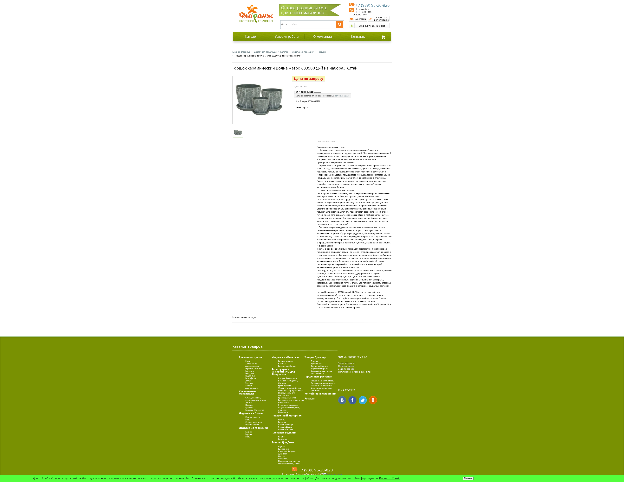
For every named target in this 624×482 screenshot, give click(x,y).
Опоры (281, 456)
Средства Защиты (286, 451)
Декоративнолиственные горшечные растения (323, 384)
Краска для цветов (287, 397)
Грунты (281, 446)
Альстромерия (252, 366)
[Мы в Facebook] (352, 400)
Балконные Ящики (287, 366)
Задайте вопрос (346, 368)
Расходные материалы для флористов (291, 401)
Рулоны (249, 407)
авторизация (342, 95)
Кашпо (248, 432)
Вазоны (282, 363)
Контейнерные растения (320, 393)
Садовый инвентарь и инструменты (321, 372)
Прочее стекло (252, 424)
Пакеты (249, 405)
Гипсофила (250, 378)
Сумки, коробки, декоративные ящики (255, 398)
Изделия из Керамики (253, 427)
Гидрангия (250, 375)
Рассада (282, 422)
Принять (468, 478)
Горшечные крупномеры (322, 380)
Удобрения (283, 449)
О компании (322, 36)
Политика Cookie (389, 478)
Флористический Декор (289, 388)
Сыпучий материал (287, 378)
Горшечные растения (318, 376)
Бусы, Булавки (285, 385)
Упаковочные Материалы (247, 392)
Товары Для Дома (283, 442)
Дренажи (282, 453)
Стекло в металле (253, 422)
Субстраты (283, 458)
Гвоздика (249, 373)
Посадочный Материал (287, 415)
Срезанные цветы (250, 357)
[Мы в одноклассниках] (373, 400)
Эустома (249, 383)
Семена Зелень (285, 429)
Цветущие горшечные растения (321, 389)
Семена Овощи (285, 424)
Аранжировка (252, 388)
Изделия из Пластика (285, 357)
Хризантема (251, 363)
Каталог (251, 36)
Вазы (247, 419)
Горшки (249, 434)
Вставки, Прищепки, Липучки (288, 381)
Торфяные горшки (319, 368)
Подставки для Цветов (289, 461)
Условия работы (287, 36)
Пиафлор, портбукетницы (290, 390)
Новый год (283, 412)
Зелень (248, 385)
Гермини (249, 371)
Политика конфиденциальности (354, 371)
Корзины (282, 439)
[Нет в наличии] (317, 91)
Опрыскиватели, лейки (289, 463)
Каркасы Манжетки (254, 410)
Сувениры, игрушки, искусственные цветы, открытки (289, 407)
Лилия (248, 380)
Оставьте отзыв (346, 365)
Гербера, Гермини (253, 368)
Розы (247, 361)
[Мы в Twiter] (363, 400)
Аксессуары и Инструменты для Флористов (283, 372)
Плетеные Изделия (284, 432)
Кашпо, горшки (252, 417)
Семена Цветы (285, 427)
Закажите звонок (347, 363)
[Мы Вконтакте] (342, 400)
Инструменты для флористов (286, 394)
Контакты (358, 36)
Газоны (281, 419)
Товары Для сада (315, 357)
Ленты (248, 402)
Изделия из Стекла (251, 413)
